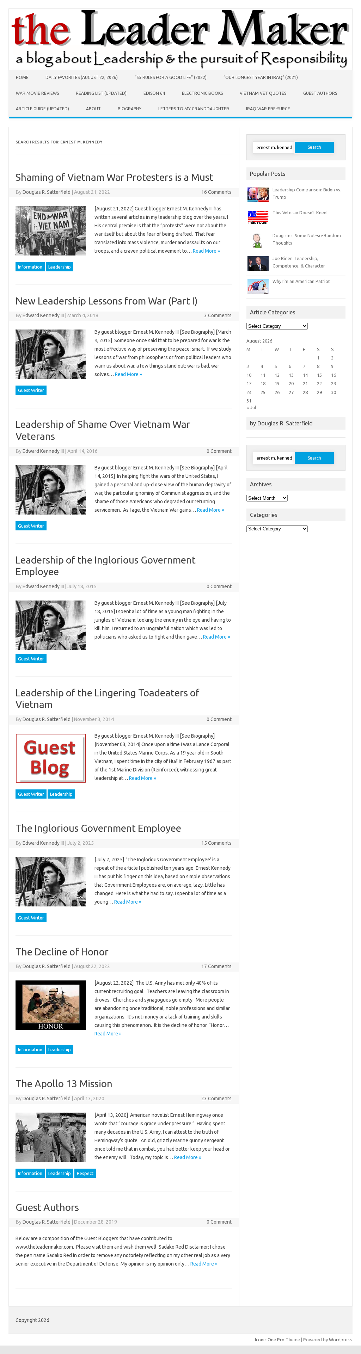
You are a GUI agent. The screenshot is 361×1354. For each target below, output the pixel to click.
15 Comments (216, 843)
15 (319, 375)
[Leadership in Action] (180, 68)
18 (263, 383)
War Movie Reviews (37, 93)
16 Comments (216, 192)
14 (305, 375)
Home (22, 77)
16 (333, 375)
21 (305, 383)
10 (248, 375)
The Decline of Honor (62, 951)
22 (319, 383)
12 (277, 375)
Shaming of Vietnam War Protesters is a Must (114, 177)
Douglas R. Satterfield (47, 192)
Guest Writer (31, 390)
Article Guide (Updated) (42, 108)
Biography (129, 108)
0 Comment (219, 451)
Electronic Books (202, 93)
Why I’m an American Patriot (301, 281)
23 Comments (216, 1098)
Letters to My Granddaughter (193, 108)
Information (30, 266)
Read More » (206, 251)
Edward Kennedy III (43, 315)
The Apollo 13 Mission (64, 1083)
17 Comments (216, 966)
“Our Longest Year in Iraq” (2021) (261, 77)
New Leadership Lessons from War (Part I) (107, 300)
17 (248, 383)
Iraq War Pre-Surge (268, 108)
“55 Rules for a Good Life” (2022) (171, 77)
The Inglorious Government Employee (98, 828)
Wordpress (340, 1339)
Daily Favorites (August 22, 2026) (81, 77)
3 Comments (218, 315)
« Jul (251, 407)
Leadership (59, 266)
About (93, 108)
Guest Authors (320, 93)
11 (263, 375)
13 (291, 375)
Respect (85, 1173)
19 (277, 383)
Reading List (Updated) (101, 93)
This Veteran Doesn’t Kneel (300, 212)
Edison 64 (154, 93)
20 (291, 383)
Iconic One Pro (269, 1339)
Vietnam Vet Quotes (263, 93)
